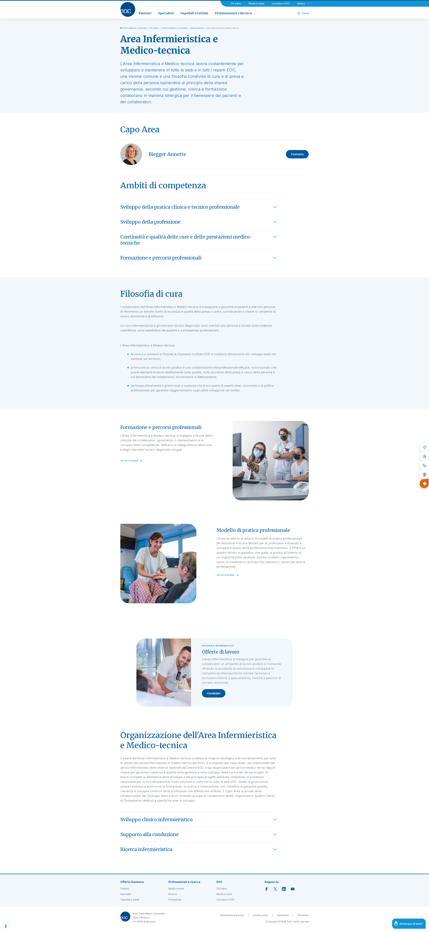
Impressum (283, 915)
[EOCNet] (424, 475)
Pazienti (124, 888)
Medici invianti (176, 888)
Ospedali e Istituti (129, 899)
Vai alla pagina (129, 461)
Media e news (256, 3)
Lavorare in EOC (281, 3)
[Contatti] (424, 465)
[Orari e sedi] (424, 447)
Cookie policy (260, 915)
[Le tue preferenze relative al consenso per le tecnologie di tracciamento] (6, 926)
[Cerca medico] (424, 456)
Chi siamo (236, 3)
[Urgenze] (424, 484)
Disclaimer (303, 915)
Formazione (174, 899)
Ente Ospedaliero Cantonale (134, 28)
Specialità (125, 894)
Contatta (297, 154)
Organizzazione (197, 28)
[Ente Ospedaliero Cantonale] (127, 9)
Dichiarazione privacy (232, 915)
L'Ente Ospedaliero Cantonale (174, 28)
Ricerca (172, 894)
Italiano (301, 3)
